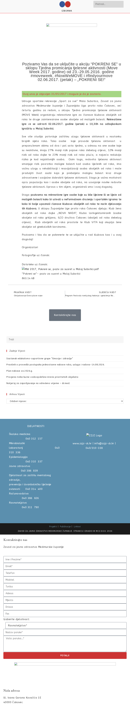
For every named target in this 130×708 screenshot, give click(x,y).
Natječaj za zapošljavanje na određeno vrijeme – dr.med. (38, 383)
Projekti (53, 526)
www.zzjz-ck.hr (82, 443)
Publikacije (65, 526)
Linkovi (77, 526)
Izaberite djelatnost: (16, 619)
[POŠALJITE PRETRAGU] (120, 4)
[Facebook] (62, 4)
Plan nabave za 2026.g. (19, 371)
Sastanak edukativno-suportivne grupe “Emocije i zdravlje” (39, 358)
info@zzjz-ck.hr (104, 443)
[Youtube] (68, 4)
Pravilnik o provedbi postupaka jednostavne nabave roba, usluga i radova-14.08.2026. (55, 364)
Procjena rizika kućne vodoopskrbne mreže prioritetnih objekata (42, 377)
